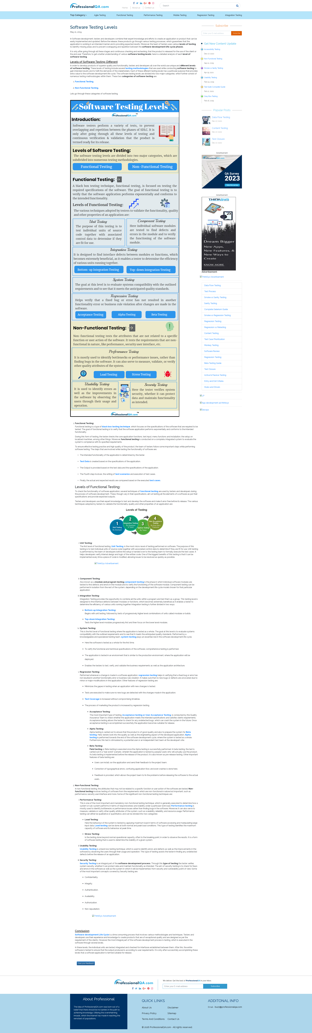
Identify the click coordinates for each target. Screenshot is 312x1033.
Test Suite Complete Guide (214, 87)
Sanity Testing (210, 303)
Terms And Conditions (153, 1019)
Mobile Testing (179, 15)
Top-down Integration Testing (99, 619)
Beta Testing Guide (212, 363)
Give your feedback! (86, 963)
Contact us (149, 8)
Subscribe (236, 33)
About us (136, 8)
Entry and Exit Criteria (213, 381)
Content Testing (220, 128)
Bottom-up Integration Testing (100, 610)
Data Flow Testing (221, 117)
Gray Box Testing (211, 96)
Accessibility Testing (212, 49)
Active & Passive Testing (215, 375)
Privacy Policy (149, 1013)
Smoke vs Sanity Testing (213, 68)
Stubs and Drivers (212, 387)
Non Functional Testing (213, 59)
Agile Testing (100, 15)
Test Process (210, 291)
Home (125, 8)
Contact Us (173, 1019)
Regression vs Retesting (215, 327)
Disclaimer (173, 1007)
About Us (147, 1007)
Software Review (212, 351)
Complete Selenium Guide (216, 309)
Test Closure (218, 139)
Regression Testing (205, 15)
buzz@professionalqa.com (228, 1007)
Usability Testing (210, 77)
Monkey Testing (211, 345)
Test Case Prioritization (214, 339)
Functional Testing (125, 15)
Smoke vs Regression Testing (217, 315)
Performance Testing (153, 15)
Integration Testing (233, 15)
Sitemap (172, 1013)
